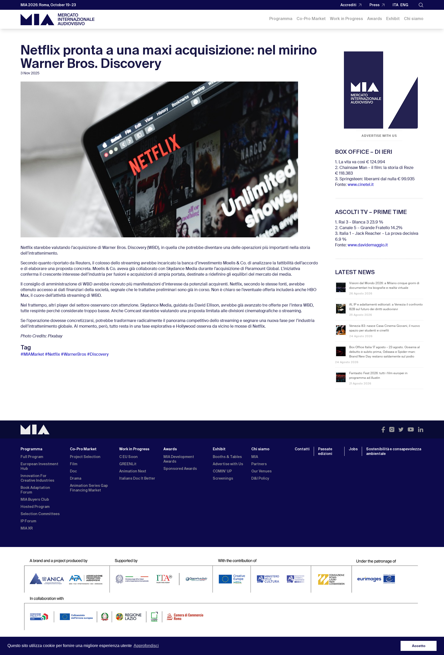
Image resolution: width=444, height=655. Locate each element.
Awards (374, 18)
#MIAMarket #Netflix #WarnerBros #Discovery (64, 355)
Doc (73, 471)
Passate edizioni (325, 451)
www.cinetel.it (361, 185)
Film (73, 464)
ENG (404, 5)
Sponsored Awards (180, 468)
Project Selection (85, 456)
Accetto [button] (418, 646)
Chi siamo (413, 18)
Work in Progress (346, 18)
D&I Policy (260, 478)
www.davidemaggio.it (368, 245)
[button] (421, 5)
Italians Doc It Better (137, 478)
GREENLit (127, 464)
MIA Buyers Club (35, 499)
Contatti (302, 449)
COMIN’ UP (222, 471)
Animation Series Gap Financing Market (89, 487)
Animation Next (132, 471)
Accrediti (348, 5)
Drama (75, 478)
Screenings (223, 478)
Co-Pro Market (311, 18)
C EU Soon (128, 456)
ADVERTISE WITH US (379, 136)
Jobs (353, 449)
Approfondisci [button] (146, 645)
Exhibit (393, 18)
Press (374, 5)
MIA (254, 456)
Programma (280, 18)
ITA (395, 5)
